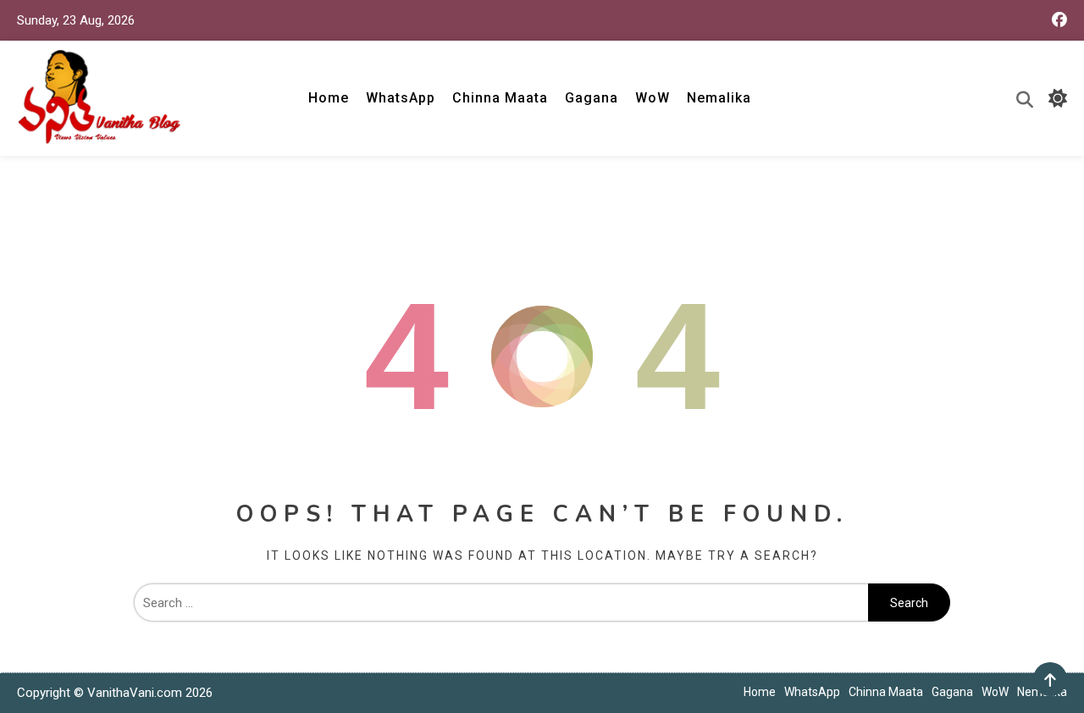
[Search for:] (501, 603)
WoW (652, 98)
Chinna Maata (500, 98)
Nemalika (719, 98)
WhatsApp (400, 98)
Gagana (591, 98)
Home (328, 98)
